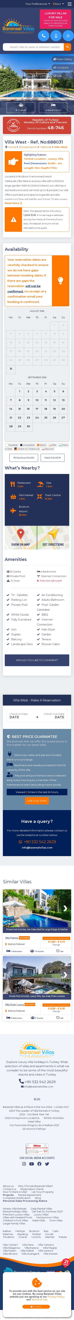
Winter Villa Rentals (14, 1208)
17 (37, 408)
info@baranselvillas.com (37, 847)
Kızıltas (36, 1234)
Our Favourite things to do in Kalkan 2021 (34, 1125)
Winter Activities (54, 1117)
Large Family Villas (14, 1223)
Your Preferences (36, 3)
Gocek (49, 1234)
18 (45, 408)
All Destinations (28, 146)
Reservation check (32, 1189)
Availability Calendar (56, 938)
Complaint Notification (17, 1197)
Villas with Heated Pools (17, 1217)
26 (54, 417)
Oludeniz (8, 1236)
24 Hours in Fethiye (34, 1128)
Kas (46, 1231)
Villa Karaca (31, 1247)
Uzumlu (36, 1236)
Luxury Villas (41, 1214)
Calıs (55, 1231)
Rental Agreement (29, 1194)
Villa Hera (28, 1244)
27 (63, 417)
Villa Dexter (50, 1253)
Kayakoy (22, 1234)
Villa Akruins (10, 1253)
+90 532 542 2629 (39, 842)
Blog (38, 1197)
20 (63, 408)
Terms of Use (39, 1299)
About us (8, 1185)
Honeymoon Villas (47, 1217)
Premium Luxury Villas (16, 1214)
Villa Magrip (50, 1247)
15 (19, 408)
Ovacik (22, 1236)
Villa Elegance (11, 1247)
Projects (8, 1194)
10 (37, 400)
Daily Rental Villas (41, 1208)
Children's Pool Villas (15, 1220)
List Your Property (43, 1191)
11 (46, 400)
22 (19, 417)
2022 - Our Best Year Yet (34, 1114)
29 (19, 426)
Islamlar (49, 1236)
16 (28, 408)
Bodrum (34, 1231)
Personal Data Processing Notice (25, 1200)
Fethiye (20, 1231)
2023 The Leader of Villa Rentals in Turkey (34, 1110)
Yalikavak (46, 146)
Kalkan (7, 1231)
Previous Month (24, 457)
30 (28, 426)
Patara (63, 1236)
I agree (37, 1307)
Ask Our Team (37, 800)
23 (28, 417)
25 (45, 417)
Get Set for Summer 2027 (47, 1211)
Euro (58, 3)
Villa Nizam (9, 1250)
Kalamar (8, 1234)
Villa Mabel (27, 1250)
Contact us (9, 1189)
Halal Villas (34, 1121)
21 (10, 417)
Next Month (52, 457)
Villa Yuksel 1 (10, 1244)
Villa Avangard (30, 1253)
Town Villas (55, 1220)
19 (54, 408)
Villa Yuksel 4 (46, 1244)
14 (10, 408)
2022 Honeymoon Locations (22, 1117)
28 (11, 426)
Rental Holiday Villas (15, 1211)
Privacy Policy (56, 1296)
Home (12, 146)
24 (37, 417)
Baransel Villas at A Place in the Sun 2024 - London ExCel (37, 1106)
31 (11, 368)
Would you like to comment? (37, 660)
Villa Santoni (45, 1250)
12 (54, 400)
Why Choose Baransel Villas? (35, 1185)
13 (63, 400)
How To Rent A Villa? (15, 1191)
